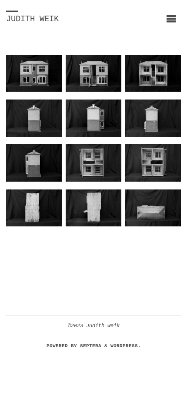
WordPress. (125, 346)
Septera (89, 346)
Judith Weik (32, 19)
